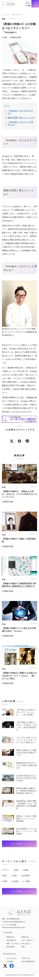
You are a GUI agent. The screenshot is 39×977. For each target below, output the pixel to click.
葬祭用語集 (10, 947)
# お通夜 (15, 881)
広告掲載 (9, 961)
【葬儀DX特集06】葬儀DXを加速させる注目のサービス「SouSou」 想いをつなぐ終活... (19, 676)
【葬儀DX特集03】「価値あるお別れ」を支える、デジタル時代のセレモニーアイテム (19, 494)
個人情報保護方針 (28, 961)
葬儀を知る (10, 937)
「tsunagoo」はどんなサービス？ (20, 112)
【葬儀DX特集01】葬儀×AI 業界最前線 (19, 540)
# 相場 (4, 881)
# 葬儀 (25, 870)
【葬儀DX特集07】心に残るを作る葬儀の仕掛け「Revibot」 (19, 629)
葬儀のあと (25, 937)
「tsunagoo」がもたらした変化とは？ (20, 123)
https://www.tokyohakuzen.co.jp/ (13, 927)
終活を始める (11, 940)
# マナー (5, 870)
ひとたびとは (11, 958)
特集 (8, 14)
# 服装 (16, 870)
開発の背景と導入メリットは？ (21, 118)
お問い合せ (26, 958)
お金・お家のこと (27, 940)
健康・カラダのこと (13, 943)
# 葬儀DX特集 (15, 37)
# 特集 (4, 37)
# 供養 (14, 876)
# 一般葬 (26, 881)
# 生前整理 (25, 876)
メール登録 (27, 5)
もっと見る (16, 843)
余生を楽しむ (26, 943)
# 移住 (4, 876)
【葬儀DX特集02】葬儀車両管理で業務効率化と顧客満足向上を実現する (19, 584)
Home (3, 14)
